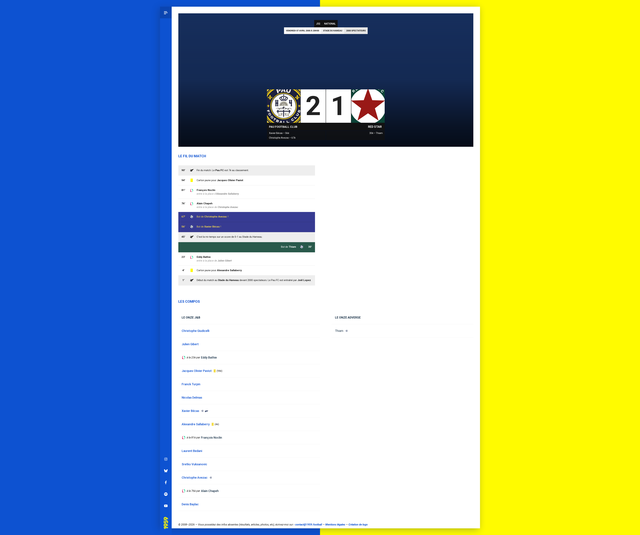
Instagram (166, 459)
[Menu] (166, 12)
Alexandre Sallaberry (229, 270)
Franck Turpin (191, 384)
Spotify (166, 494)
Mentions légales (335, 524)
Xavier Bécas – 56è (279, 133)
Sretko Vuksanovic (194, 464)
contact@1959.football (308, 524)
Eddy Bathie (204, 256)
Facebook (166, 482)
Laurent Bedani (192, 451)
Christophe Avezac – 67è (282, 137)
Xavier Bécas (212, 226)
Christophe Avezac (215, 216)
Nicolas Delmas (192, 397)
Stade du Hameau (332, 30)
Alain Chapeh (204, 203)
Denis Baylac (190, 504)
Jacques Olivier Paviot (230, 180)
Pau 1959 (165, 518)
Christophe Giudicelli (195, 331)
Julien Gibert (225, 260)
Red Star (375, 126)
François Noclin (206, 190)
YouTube (166, 506)
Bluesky (166, 471)
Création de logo (358, 524)
